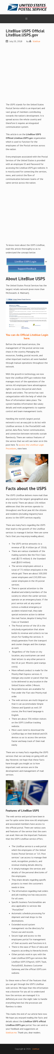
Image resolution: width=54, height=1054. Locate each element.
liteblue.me (11, 1032)
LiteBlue (27, 7)
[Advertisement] (27, 74)
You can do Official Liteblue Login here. (27, 336)
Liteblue (35, 1049)
